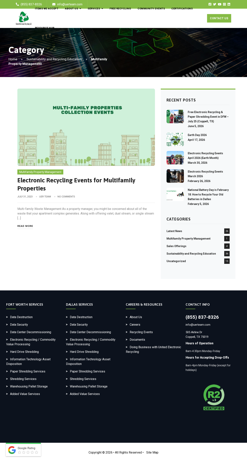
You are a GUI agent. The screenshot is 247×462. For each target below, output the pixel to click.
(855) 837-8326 (202, 317)
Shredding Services (23, 379)
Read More (25, 226)
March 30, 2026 (197, 162)
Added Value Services (25, 394)
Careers (135, 324)
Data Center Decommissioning (30, 332)
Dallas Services (79, 304)
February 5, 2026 (198, 203)
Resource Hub (45, 27)
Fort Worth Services (24, 304)
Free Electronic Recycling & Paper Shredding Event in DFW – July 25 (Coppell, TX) (208, 117)
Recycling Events (141, 332)
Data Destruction (21, 317)
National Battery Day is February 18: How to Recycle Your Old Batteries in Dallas (208, 194)
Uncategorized (176, 261)
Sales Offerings (176, 246)
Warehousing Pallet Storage (29, 386)
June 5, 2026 (196, 126)
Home (12, 59)
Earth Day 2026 (197, 135)
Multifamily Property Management (40, 172)
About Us (136, 317)
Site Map (152, 452)
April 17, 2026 (196, 139)
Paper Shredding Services (27, 371)
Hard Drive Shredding (24, 352)
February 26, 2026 (199, 181)
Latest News (174, 231)
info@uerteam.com (198, 324)
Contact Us (219, 18)
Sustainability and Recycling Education (54, 59)
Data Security (19, 324)
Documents (137, 339)
